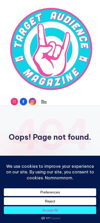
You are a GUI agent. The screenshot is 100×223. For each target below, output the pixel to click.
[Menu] (43, 101)
